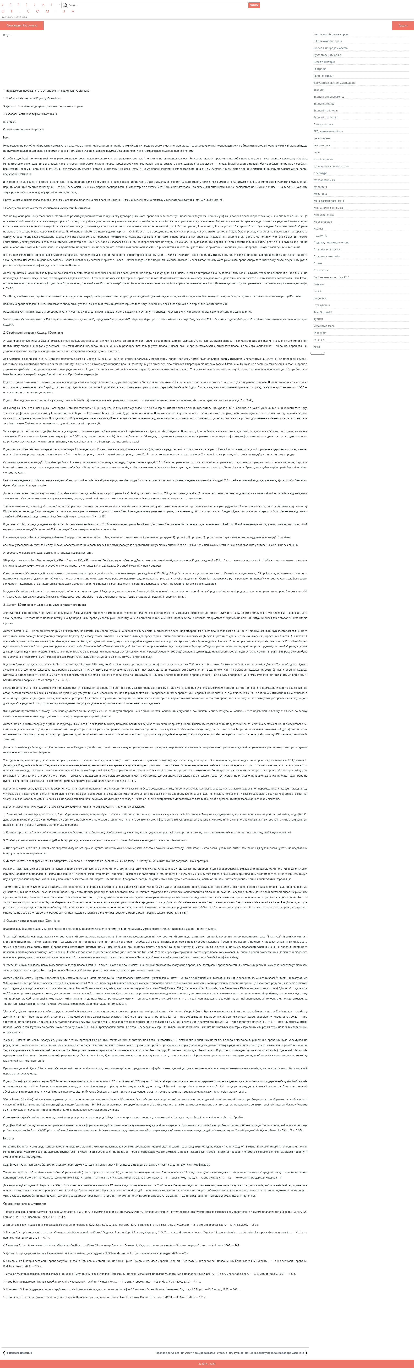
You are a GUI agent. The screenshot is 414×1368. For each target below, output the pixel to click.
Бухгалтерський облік (327, 55)
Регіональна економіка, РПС (331, 277)
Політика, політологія (327, 249)
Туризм (318, 319)
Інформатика (322, 145)
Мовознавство (323, 221)
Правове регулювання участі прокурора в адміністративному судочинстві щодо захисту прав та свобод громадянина (230, 1353)
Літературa (320, 173)
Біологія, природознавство (331, 48)
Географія (320, 69)
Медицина (320, 194)
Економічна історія (326, 110)
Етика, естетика (323, 124)
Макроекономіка (324, 180)
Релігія (318, 291)
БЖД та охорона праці (328, 41)
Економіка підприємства (329, 96)
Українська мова (324, 326)
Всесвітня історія (324, 62)
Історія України (323, 159)
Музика (318, 228)
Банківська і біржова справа (331, 34)
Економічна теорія (325, 117)
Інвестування (322, 138)
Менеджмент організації (329, 201)
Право (318, 263)
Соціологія (320, 298)
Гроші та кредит (324, 76)
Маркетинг (320, 187)
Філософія (320, 333)
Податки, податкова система (331, 242)
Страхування (322, 305)
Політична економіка (327, 256)
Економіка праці (324, 103)
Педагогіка (320, 235)
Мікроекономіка (324, 214)
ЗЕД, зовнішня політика (328, 131)
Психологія (321, 270)
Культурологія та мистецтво (331, 166)
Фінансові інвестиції (19, 1353)
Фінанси (319, 340)
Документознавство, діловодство (334, 82)
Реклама (319, 284)
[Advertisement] (155, 62)
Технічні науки (323, 312)
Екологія (319, 89)
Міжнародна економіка (328, 208)
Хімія (317, 346)
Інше (317, 152)
